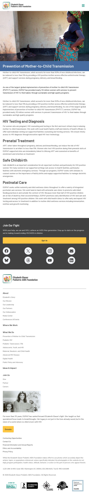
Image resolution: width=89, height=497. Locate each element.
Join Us (6, 375)
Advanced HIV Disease (11, 355)
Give (4, 379)
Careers (5, 387)
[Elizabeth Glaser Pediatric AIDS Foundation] (20, 278)
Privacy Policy (8, 452)
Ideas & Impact (10, 368)
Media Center (8, 316)
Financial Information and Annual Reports (18, 445)
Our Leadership (8, 305)
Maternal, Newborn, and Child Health (16, 351)
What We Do (8, 332)
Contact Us (7, 441)
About (5, 293)
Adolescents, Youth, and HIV (13, 347)
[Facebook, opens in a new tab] (6, 251)
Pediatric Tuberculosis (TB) (13, 344)
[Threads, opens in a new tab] (28, 260)
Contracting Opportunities (12, 438)
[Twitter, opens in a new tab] (28, 251)
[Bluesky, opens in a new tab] (6, 260)
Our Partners (7, 308)
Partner (5, 383)
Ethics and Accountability (12, 448)
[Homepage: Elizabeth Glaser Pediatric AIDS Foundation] (11, 5)
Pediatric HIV (7, 340)
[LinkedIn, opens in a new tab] (71, 260)
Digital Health (8, 359)
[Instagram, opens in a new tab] (50, 251)
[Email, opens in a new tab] (71, 251)
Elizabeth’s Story (9, 297)
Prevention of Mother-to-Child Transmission (19, 336)
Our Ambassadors (9, 312)
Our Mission (7, 301)
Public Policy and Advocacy (13, 362)
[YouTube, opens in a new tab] (50, 260)
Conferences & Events (11, 319)
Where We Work (10, 325)
